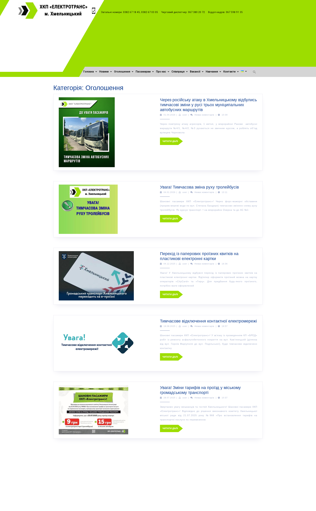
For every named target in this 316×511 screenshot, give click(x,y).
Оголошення (122, 71)
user (185, 115)
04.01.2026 (169, 192)
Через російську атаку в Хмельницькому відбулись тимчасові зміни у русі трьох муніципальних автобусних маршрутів (208, 104)
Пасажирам (143, 71)
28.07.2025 (169, 398)
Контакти (229, 71)
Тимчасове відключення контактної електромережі (208, 321)
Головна (88, 71)
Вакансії (195, 71)
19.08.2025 (169, 326)
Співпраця (177, 71)
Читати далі (172, 140)
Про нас (161, 71)
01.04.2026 (169, 115)
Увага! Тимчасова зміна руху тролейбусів (199, 187)
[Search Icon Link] (254, 71)
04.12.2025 (169, 264)
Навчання (212, 71)
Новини (104, 71)
